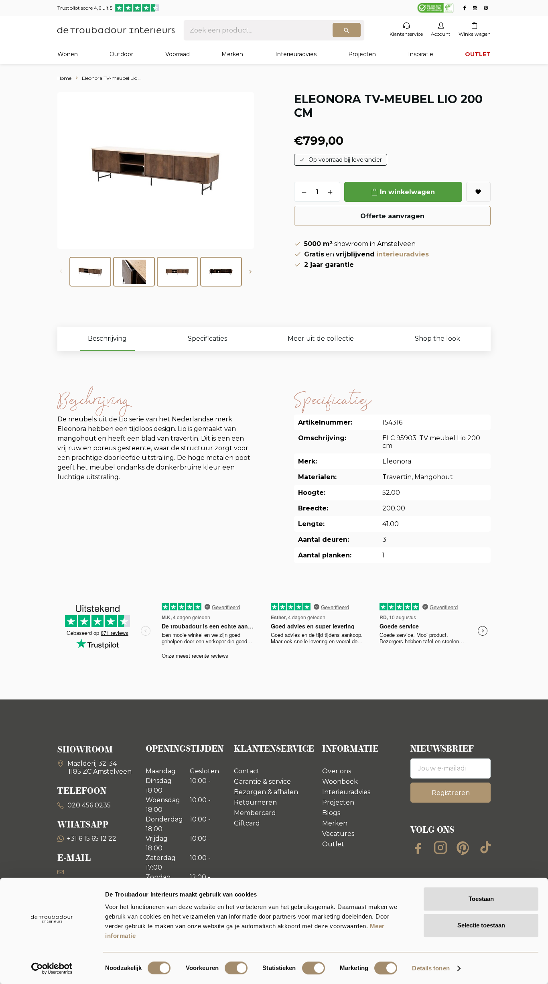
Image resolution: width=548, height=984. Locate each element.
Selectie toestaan (481, 925)
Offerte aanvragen (392, 216)
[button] (250, 271)
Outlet (333, 844)
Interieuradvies (296, 54)
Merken (232, 54)
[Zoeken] (347, 30)
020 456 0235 (88, 805)
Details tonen (430, 968)
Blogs (331, 813)
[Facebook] (418, 847)
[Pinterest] (463, 847)
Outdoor (121, 54)
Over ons (336, 771)
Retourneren (255, 802)
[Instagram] (440, 847)
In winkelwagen (407, 192)
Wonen (67, 54)
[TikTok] (485, 847)
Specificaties (207, 338)
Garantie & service (262, 781)
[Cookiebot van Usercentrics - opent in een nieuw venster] (52, 968)
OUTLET (478, 54)
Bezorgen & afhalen (266, 792)
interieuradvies (402, 254)
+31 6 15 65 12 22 (91, 838)
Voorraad (177, 54)
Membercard (255, 813)
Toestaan (481, 898)
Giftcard (247, 823)
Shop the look (437, 338)
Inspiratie (420, 54)
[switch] (236, 968)
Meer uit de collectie (321, 338)
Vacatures (338, 834)
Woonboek (340, 781)
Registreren (451, 793)
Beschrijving (107, 338)
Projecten (362, 54)
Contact (247, 771)
